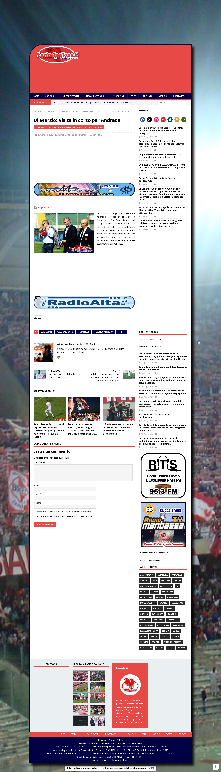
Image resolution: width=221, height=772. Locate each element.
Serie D (164, 636)
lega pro (171, 614)
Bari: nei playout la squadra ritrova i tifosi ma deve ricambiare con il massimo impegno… (161, 130)
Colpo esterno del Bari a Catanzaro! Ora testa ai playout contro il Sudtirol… (160, 156)
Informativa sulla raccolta (82, 768)
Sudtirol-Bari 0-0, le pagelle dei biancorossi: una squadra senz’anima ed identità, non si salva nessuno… (162, 380)
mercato (144, 619)
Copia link (43, 207)
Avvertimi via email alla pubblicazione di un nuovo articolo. (65, 516)
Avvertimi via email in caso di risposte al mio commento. (64, 511)
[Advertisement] (110, 23)
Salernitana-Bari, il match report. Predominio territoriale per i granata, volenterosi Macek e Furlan (49, 430)
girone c (144, 608)
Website (37, 502)
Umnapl (181, 647)
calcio (177, 580)
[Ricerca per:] (172, 102)
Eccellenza (166, 586)
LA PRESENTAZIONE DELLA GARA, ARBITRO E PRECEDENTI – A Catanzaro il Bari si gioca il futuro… (162, 167)
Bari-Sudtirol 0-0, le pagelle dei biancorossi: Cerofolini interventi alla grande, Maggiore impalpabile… (162, 428)
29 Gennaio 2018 (45, 134)
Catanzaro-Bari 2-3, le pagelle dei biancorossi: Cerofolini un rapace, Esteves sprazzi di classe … (161, 144)
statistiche (146, 647)
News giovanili (71, 96)
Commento (39, 462)
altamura (163, 575)
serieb (121, 332)
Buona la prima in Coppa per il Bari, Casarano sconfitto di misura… (163, 368)
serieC (143, 636)
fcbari (154, 591)
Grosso (144, 614)
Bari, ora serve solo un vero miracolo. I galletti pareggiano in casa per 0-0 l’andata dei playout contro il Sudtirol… (162, 441)
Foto (134, 96)
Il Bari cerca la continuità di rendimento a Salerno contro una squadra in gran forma (118, 429)
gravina (169, 608)
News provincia (95, 96)
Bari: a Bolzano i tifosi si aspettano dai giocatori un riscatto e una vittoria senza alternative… (161, 404)
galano (163, 603)
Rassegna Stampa (149, 631)
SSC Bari (49, 96)
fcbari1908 (83, 332)
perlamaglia (146, 625)
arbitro (144, 580)
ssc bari (156, 642)
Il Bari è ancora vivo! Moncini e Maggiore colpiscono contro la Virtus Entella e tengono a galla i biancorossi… (161, 223)
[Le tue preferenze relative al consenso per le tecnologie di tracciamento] (216, 767)
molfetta (158, 619)
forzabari (172, 597)
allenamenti (146, 575)
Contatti (178, 96)
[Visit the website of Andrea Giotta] (58, 357)
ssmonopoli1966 (172, 642)
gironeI (157, 608)
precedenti (163, 625)
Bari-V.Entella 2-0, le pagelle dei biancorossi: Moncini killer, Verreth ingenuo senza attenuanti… (163, 210)
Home (36, 96)
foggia (159, 597)
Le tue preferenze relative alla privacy (123, 768)
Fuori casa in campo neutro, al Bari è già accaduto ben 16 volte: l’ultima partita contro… (82, 429)
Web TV (163, 96)
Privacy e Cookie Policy (110, 740)
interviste (157, 614)
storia (159, 647)
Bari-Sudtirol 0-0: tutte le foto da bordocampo (157, 416)
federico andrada (104, 332)
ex (177, 586)
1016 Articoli (92, 344)
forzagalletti (147, 603)
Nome (37, 485)
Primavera (178, 625)
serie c (154, 636)
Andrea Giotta (63, 134)
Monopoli (173, 619)
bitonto (165, 580)
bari (155, 580)
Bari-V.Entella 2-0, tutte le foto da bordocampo (157, 179)
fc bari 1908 (146, 597)
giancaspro (177, 603)
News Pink (118, 96)
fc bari (143, 591)
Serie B (165, 631)
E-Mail (37, 494)
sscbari (144, 642)
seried (175, 636)
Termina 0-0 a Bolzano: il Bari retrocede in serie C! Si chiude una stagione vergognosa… (163, 392)
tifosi (170, 647)
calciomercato (81, 134)
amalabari (46, 332)
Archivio (148, 96)
